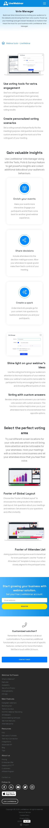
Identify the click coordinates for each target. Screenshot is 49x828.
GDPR (19, 821)
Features (5, 682)
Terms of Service (25, 812)
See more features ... (9, 721)
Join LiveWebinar (9, 801)
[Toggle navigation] (44, 3)
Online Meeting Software (11, 718)
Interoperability (7, 691)
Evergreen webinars (9, 703)
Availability (6, 685)
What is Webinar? (8, 679)
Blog (3, 747)
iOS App (4, 694)
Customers (6, 768)
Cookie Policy (24, 815)
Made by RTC (8, 765)
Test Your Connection (10, 739)
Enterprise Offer (7, 762)
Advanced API (7, 744)
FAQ (3, 732)
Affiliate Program (8, 771)
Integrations (6, 741)
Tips (3, 750)
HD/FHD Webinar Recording (12, 712)
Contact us (6, 777)
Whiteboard (6, 715)
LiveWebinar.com (13, 3)
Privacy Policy (24, 818)
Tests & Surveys (8, 709)
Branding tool (7, 706)
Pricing (4, 759)
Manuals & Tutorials (9, 735)
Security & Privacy (8, 688)
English (26, 825)
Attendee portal (7, 724)
